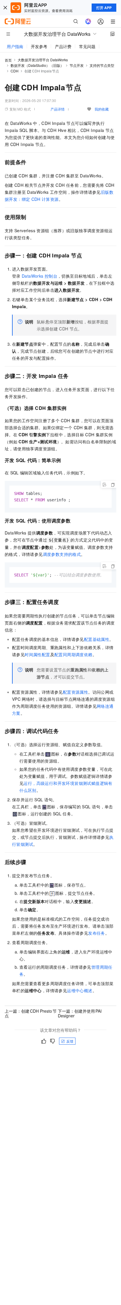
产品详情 (58, 108)
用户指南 (15, 46)
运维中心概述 (79, 990)
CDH (15, 70)
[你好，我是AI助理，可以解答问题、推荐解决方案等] (88, 21)
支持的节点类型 (102, 65)
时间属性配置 (37, 654)
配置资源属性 (75, 692)
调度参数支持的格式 (62, 554)
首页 (8, 59)
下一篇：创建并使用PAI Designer (80, 1013)
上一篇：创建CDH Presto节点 (31, 1013)
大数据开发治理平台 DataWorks (43, 59)
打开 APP (104, 7)
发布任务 (96, 933)
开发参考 (39, 46)
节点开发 (77, 65)
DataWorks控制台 (39, 276)
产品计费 (63, 46)
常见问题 (87, 46)
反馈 (69, 1040)
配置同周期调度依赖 (73, 654)
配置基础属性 (96, 639)
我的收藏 (102, 108)
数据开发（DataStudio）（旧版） (37, 65)
